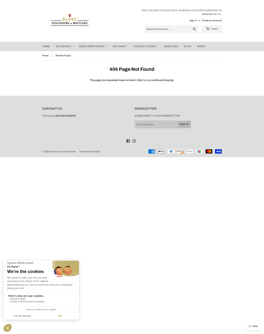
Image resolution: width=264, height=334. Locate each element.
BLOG (187, 46)
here (145, 80)
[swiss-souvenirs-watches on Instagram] (134, 141)
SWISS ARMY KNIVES (92, 46)
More (201, 46)
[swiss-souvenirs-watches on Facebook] (128, 141)
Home (45, 55)
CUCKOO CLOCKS (144, 46)
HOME (46, 46)
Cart (214, 29)
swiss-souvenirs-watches (63, 151)
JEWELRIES (171, 46)
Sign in (193, 20)
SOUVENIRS (63, 46)
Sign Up (184, 124)
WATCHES (119, 46)
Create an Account (212, 20)
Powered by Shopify (89, 151)
